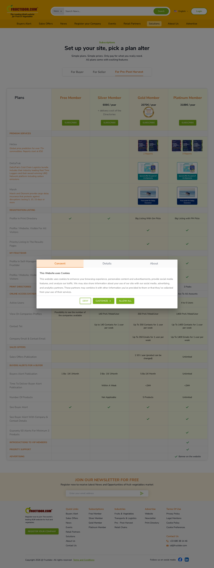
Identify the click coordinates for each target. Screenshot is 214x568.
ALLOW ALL (125, 300)
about (154, 263)
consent (60, 263)
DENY (85, 300)
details (107, 263)
